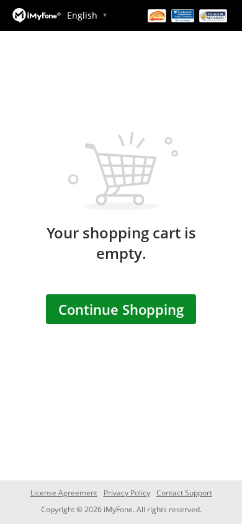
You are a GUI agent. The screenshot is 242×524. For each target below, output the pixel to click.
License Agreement (63, 492)
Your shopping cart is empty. (121, 242)
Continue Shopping (121, 309)
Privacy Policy (127, 492)
